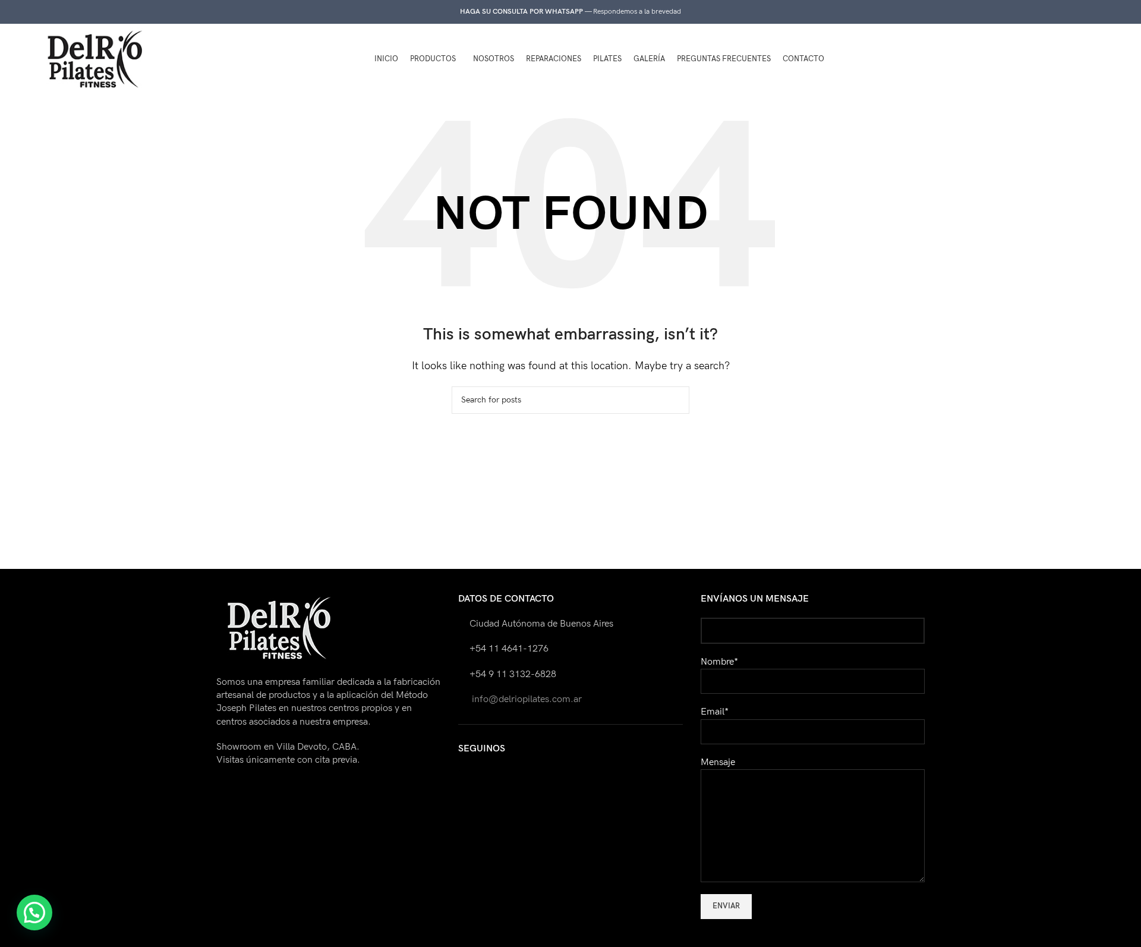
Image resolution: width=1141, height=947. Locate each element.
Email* (715, 712)
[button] (34, 912)
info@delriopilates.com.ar (525, 699)
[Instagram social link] (1095, 59)
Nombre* (719, 662)
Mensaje (718, 762)
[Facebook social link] (1077, 59)
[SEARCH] (675, 400)
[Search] (1053, 59)
